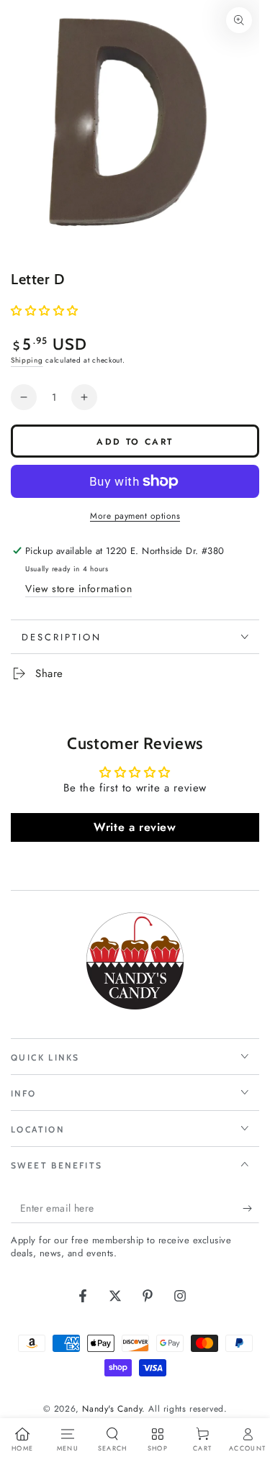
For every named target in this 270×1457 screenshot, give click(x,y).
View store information (78, 588)
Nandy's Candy (112, 1408)
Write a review (135, 827)
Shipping (27, 360)
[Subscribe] (251, 1209)
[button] (44, 311)
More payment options (135, 515)
